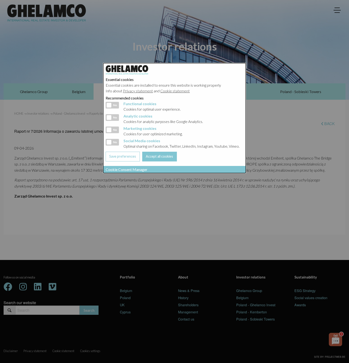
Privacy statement (138, 91)
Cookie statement (175, 91)
